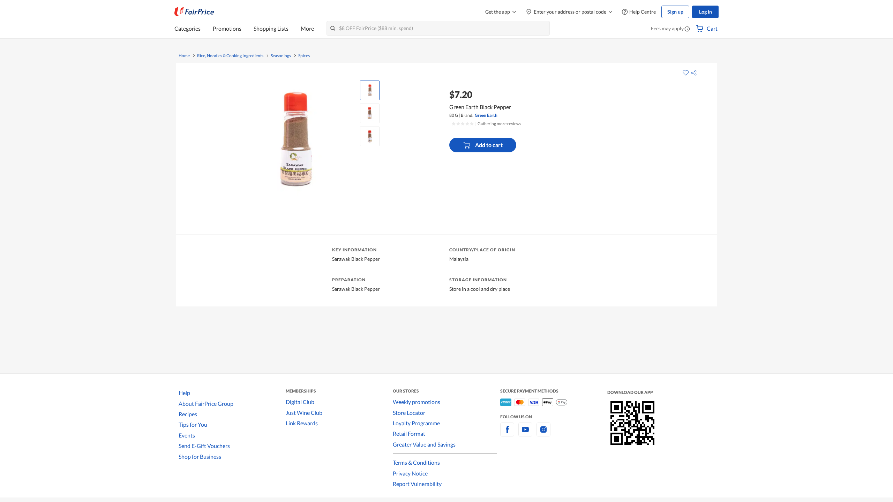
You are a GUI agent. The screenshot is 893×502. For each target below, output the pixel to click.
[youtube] (525, 433)
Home (184, 56)
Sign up (675, 12)
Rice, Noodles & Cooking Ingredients (230, 56)
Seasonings (281, 56)
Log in (705, 12)
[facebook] (507, 433)
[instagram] (543, 433)
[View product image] (369, 90)
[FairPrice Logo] (194, 11)
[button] (687, 29)
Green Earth (486, 115)
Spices (304, 56)
